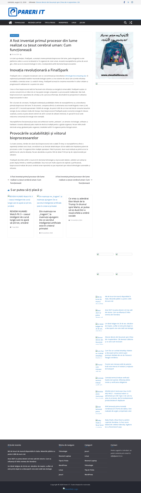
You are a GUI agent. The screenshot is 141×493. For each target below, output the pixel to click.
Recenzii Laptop (34, 23)
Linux (74, 23)
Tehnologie (20, 23)
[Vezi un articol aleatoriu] (130, 22)
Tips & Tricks (50, 23)
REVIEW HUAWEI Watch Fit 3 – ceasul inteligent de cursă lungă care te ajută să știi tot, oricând (20, 217)
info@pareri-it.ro (116, 456)
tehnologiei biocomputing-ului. (75, 76)
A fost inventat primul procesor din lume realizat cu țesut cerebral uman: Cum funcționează (27, 179)
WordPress (63, 23)
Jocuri (82, 23)
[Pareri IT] (10, 22)
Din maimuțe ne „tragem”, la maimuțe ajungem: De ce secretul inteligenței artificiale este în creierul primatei (50, 220)
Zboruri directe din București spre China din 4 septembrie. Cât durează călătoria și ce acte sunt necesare (58, 3)
